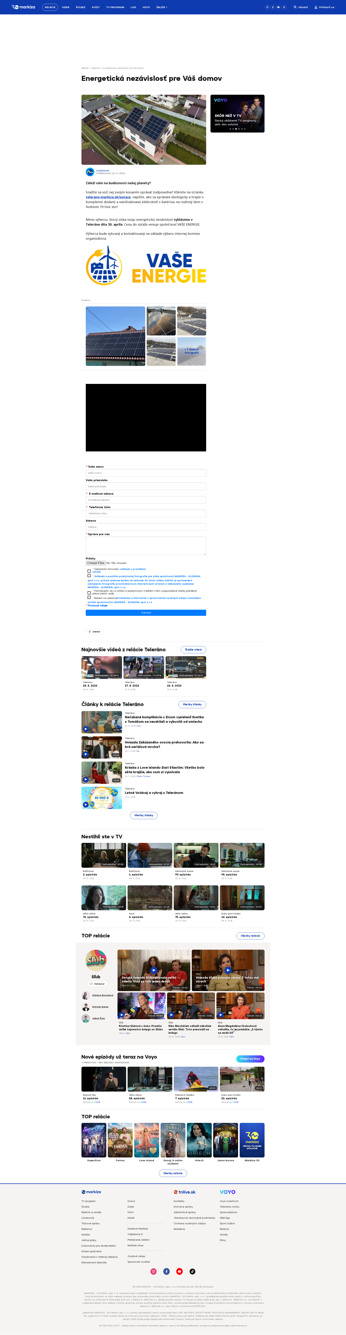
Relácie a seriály (91, 1212)
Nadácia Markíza (138, 1228)
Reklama (86, 1229)
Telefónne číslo (98, 507)
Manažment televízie (94, 1262)
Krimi (131, 1212)
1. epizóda (136, 874)
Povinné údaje (97, 605)
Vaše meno (95, 466)
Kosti (131, 913)
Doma (131, 1201)
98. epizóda (229, 874)
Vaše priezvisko (97, 480)
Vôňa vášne (89, 913)
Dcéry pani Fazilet (231, 913)
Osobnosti (87, 1217)
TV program (88, 1201)
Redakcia (179, 1229)
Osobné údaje (136, 1256)
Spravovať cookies (139, 1261)
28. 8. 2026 (90, 685)
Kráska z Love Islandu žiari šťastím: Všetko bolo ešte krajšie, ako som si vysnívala (165, 770)
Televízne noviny (229, 1206)
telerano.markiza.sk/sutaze (108, 197)
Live (133, 7)
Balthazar (88, 871)
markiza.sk (102, 170)
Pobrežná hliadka (184, 1095)
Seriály (224, 1234)
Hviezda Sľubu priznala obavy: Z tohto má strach (227, 979)
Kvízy (96, 7)
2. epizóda (90, 874)
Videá (65, 7)
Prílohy (90, 558)
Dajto (131, 1206)
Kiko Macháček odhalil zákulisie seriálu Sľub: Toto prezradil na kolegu (189, 1029)
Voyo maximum (229, 1201)
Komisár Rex (89, 1095)
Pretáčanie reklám (139, 1239)
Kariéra (85, 1234)
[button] (230, 129)
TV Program (115, 7)
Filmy (223, 1240)
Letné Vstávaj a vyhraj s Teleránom (154, 793)
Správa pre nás (98, 534)
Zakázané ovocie (184, 871)
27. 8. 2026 (132, 685)
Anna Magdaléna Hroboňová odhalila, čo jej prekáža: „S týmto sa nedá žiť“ (240, 1029)
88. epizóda (137, 1098)
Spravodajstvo (228, 1212)
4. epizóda (136, 917)
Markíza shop (135, 1245)
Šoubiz (80, 7)
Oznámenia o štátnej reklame (99, 1256)
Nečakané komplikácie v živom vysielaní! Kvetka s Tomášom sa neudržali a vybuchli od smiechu (164, 719)
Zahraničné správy (185, 1212)
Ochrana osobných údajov (190, 1223)
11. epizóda (90, 1098)
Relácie (50, 7)
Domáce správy (183, 1206)
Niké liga (225, 1217)
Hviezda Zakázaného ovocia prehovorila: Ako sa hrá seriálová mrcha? (164, 745)
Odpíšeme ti (135, 1234)
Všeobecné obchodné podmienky (194, 1217)
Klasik (131, 1217)
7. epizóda (182, 1098)
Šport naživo (227, 1223)
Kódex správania (91, 1251)
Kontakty (179, 1201)
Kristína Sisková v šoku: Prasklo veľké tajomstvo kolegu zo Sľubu (141, 1028)
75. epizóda (182, 917)
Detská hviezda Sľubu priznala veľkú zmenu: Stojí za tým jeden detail (149, 979)
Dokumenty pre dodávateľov (98, 1245)
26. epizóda (229, 1098)
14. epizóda (229, 917)
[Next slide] (262, 1078)
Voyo (146, 7)
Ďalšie (160, 7)
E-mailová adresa (99, 493)
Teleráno (95, 68)
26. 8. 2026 (174, 685)
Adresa (91, 520)
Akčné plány (88, 1240)
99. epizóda (183, 874)
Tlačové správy (90, 1223)
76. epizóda (90, 917)
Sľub (124, 974)
